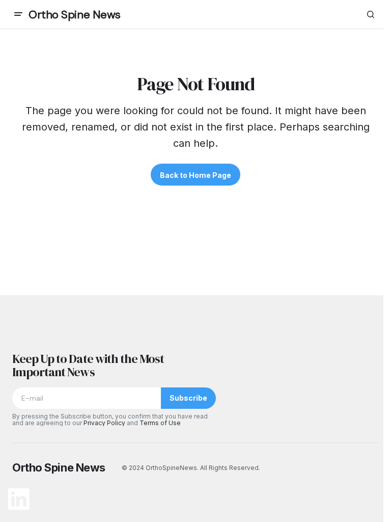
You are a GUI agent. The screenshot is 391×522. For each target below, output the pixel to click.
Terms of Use (160, 423)
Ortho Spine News (75, 14)
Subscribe (188, 398)
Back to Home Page (195, 175)
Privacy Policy (104, 423)
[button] (18, 14)
